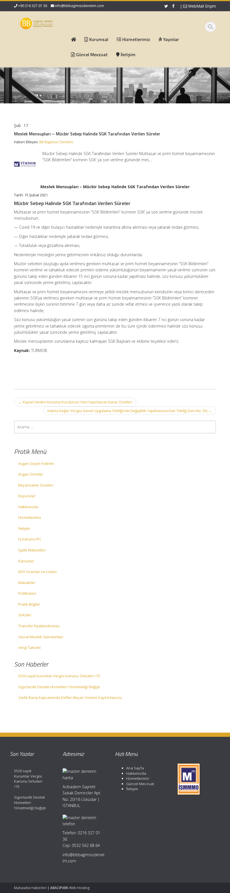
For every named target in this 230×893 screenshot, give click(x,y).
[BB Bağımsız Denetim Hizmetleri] (36, 22)
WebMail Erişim (201, 6)
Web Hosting (79, 887)
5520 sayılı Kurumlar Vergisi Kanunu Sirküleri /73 (59, 675)
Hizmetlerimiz (29, 517)
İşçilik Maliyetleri (32, 550)
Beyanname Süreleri (35, 485)
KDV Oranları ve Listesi (37, 571)
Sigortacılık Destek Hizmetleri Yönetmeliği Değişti (59, 686)
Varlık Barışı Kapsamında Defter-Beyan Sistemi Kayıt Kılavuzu (70, 697)
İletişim (24, 528)
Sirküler (24, 614)
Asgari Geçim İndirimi (36, 463)
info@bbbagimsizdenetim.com (79, 5)
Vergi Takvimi (29, 647)
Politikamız (27, 593)
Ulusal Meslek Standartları (40, 636)
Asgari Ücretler (30, 474)
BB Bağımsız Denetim (56, 142)
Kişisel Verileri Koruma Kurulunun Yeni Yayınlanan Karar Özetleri (75, 402)
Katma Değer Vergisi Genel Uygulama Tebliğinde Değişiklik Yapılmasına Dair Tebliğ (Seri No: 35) (129, 410)
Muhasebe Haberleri (30, 887)
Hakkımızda (28, 506)
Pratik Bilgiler (29, 604)
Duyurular (26, 495)
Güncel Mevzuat (140, 783)
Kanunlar (26, 560)
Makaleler (26, 582)
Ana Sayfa (135, 768)
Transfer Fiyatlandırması (39, 625)
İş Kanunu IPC (30, 539)
